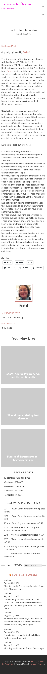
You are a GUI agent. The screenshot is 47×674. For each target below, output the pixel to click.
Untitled (7, 580)
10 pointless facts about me (17, 477)
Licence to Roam (16, 4)
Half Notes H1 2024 (13, 495)
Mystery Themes (37, 664)
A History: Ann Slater (13, 490)
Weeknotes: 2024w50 (14, 486)
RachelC (26, 52)
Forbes (10, 71)
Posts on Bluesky (24, 575)
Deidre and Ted (8, 46)
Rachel (23, 305)
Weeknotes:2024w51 (13, 482)
